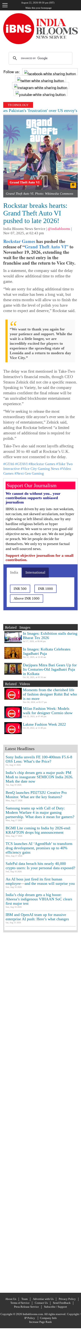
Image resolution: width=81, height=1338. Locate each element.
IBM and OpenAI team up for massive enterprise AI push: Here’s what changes (37, 916)
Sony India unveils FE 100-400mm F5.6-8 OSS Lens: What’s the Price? (39, 759)
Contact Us (41, 1302)
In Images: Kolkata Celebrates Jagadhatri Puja (46, 651)
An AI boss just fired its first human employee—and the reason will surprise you (40, 881)
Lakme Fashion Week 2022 (44, 724)
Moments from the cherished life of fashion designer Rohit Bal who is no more (50, 694)
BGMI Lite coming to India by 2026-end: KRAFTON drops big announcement (38, 830)
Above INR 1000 (27, 598)
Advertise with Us (43, 1299)
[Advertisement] (40, 1112)
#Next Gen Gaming (29, 473)
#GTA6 (8, 464)
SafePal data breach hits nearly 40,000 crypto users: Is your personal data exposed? (40, 865)
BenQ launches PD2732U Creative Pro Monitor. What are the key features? (36, 794)
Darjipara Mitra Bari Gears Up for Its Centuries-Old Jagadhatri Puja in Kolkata (50, 669)
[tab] (14, 573)
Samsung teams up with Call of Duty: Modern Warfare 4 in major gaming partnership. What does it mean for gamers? (40, 812)
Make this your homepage (38, 7)
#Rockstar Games (42, 464)
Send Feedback (62, 1302)
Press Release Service (26, 1306)
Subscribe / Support (55, 1306)
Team (24, 1299)
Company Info (48, 1318)
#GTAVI (21, 464)
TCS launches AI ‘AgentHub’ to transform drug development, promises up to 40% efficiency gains (39, 847)
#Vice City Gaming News (40, 469)
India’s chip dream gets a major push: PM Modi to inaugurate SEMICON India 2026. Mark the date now (39, 776)
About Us (10, 1299)
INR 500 (20, 589)
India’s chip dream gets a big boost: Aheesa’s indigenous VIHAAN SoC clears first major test (39, 899)
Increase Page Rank (40, 1321)
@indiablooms (59, 229)
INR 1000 (45, 589)
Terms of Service (20, 1302)
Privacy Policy (67, 1299)
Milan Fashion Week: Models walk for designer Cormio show (48, 710)
